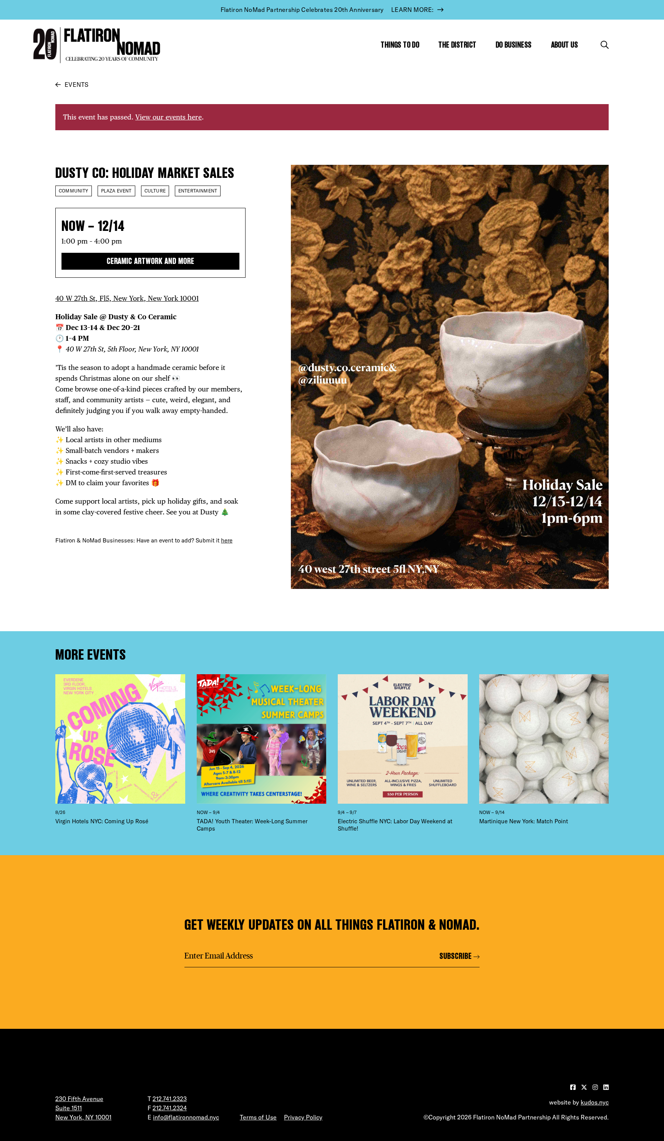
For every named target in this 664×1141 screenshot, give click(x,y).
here (226, 540)
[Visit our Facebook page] (573, 1087)
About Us (564, 45)
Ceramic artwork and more (150, 261)
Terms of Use (258, 1117)
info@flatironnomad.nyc (186, 1117)
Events (76, 84)
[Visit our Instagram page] (596, 1087)
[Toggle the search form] (605, 45)
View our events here (168, 117)
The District (457, 45)
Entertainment (197, 191)
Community (73, 191)
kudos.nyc (595, 1102)
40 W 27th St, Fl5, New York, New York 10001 (127, 298)
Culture (155, 191)
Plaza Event (116, 191)
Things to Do (400, 45)
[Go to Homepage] (95, 45)
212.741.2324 (170, 1108)
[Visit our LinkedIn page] (606, 1087)
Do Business (514, 45)
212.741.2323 (170, 1099)
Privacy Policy (303, 1117)
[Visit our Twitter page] (585, 1087)
